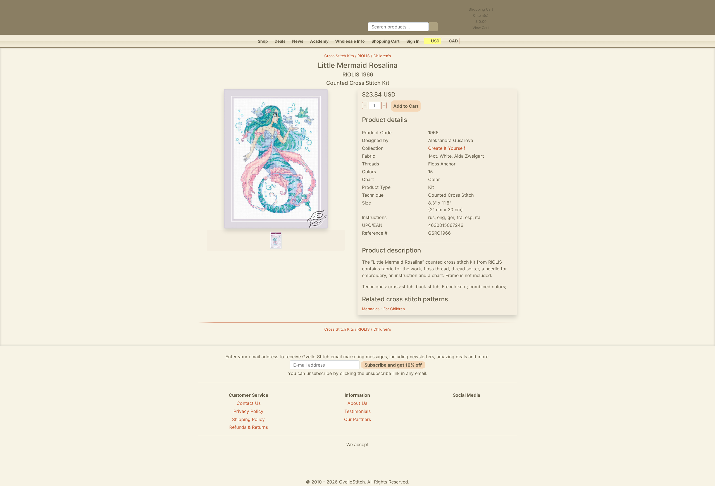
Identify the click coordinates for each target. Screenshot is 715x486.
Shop (263, 41)
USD (434, 41)
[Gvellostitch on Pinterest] (466, 415)
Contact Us (249, 403)
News (297, 41)
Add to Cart (405, 106)
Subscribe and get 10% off (393, 365)
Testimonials (357, 411)
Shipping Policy (248, 419)
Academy (319, 41)
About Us (357, 403)
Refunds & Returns (248, 427)
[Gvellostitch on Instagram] (486, 415)
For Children (394, 309)
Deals (280, 41)
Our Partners (357, 419)
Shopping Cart (385, 41)
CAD (453, 41)
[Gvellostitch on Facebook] (447, 415)
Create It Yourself (446, 148)
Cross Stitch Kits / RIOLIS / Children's (357, 56)
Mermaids (371, 309)
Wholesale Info (350, 41)
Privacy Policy (248, 411)
